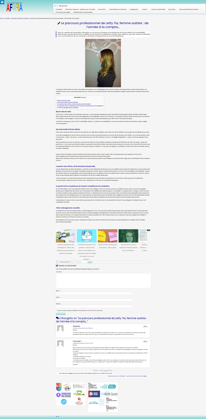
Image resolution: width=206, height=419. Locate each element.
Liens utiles (171, 9)
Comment (59, 272)
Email (58, 297)
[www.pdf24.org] (57, 262)
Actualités (59, 9)
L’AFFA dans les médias (63, 12)
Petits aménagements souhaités (67, 107)
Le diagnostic (134, 9)
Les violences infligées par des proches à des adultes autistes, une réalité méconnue (85, 373)
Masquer (83, 97)
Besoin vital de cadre (63, 100)
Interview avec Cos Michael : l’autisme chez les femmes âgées (128, 376)
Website (58, 304)
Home (2, 18)
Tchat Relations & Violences (117, 9)
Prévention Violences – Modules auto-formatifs (80, 9)
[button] (149, 230)
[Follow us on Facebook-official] (57, 6)
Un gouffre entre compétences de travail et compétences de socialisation (80, 106)
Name (58, 291)
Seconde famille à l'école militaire (67, 102)
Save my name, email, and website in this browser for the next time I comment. (80, 310)
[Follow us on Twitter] (55, 6)
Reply (145, 326)
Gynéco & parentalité (158, 9)
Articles (144, 9)
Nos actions (102, 9)
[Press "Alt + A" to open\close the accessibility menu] (2, 2)
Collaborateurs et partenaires (82, 12)
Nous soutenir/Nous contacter (188, 9)
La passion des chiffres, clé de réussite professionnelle (73, 104)
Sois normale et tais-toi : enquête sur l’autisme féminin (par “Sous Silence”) (128, 247)
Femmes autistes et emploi (19, 18)
